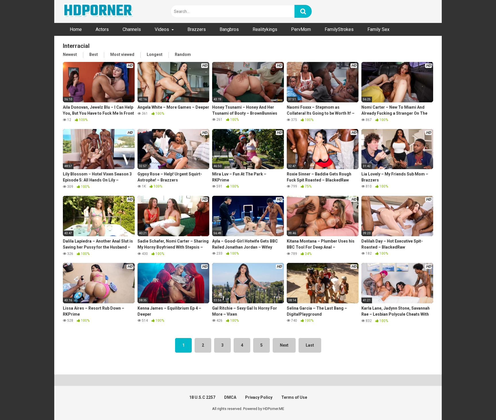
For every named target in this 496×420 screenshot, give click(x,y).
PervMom (301, 29)
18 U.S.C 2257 (202, 397)
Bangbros (229, 29)
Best (93, 54)
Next (284, 345)
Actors (102, 29)
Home (76, 29)
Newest (70, 54)
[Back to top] (477, 403)
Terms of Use (294, 397)
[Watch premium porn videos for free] (99, 11)
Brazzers (196, 29)
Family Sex (378, 29)
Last (310, 345)
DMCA (230, 397)
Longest (154, 54)
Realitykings (265, 29)
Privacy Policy (258, 397)
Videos (162, 29)
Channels (132, 29)
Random (183, 54)
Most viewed (122, 54)
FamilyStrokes (339, 29)
